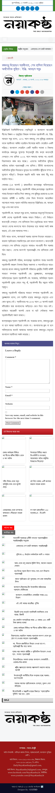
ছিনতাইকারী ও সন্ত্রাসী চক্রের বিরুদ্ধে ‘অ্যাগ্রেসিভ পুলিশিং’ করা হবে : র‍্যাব (31, 692)
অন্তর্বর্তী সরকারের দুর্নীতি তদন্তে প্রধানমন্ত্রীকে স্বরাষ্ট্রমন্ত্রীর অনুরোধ (30, 539)
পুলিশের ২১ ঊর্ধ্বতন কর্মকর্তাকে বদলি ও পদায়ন (33, 554)
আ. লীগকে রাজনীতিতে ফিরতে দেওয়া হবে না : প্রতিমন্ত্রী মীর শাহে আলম (29, 645)
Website (9, 404)
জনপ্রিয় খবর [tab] (8, 532)
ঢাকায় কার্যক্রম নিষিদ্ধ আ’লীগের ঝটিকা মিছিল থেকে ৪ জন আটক (13, 455)
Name (8, 387)
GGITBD (33, 790)
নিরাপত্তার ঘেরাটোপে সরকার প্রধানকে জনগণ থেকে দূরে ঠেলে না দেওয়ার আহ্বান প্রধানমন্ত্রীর (31, 637)
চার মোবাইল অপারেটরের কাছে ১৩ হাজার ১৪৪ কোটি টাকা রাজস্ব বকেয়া (31, 621)
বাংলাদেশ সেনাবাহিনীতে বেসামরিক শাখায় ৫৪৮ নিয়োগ (32, 596)
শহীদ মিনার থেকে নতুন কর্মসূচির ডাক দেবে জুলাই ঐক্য (12, 484)
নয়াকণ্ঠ (6, 700)
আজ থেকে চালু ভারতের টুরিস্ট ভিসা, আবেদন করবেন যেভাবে (33, 564)
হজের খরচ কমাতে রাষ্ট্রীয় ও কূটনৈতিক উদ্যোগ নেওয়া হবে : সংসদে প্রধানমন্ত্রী (31, 652)
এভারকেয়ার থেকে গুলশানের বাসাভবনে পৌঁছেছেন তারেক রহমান (12, 513)
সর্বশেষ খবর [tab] (8, 527)
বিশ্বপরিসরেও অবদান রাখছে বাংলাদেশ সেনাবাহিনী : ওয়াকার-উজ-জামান (31, 660)
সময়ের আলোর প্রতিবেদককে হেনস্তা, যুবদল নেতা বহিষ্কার (33, 684)
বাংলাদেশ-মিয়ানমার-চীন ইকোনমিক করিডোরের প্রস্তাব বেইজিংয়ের (30, 588)
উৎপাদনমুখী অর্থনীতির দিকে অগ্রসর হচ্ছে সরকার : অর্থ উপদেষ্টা (32, 676)
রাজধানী (10, 58)
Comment (10, 357)
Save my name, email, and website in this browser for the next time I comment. (24, 416)
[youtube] (37, 8)
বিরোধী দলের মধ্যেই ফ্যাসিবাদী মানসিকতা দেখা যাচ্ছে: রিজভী (31, 613)
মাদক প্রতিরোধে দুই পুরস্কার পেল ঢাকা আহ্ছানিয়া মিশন (33, 580)
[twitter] (23, 8)
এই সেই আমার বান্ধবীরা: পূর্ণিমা (27, 603)
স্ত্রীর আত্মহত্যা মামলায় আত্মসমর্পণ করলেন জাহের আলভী (32, 668)
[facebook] (18, 8)
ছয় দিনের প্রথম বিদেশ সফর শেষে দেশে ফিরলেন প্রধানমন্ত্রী (31, 572)
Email (9, 395)
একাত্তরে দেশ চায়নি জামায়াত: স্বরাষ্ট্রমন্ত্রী (31, 546)
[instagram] (27, 8)
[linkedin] (32, 8)
